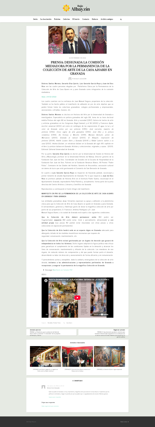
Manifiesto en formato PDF (63, 270)
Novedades (50, 323)
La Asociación (45, 19)
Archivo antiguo (107, 19)
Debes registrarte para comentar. (50, 406)
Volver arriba (124, 422)
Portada (55, 323)
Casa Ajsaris (69, 323)
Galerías (66, 19)
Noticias (57, 19)
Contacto (85, 19)
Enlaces (95, 19)
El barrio (75, 19)
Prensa (59, 323)
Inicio (35, 19)
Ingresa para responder (55, 397)
